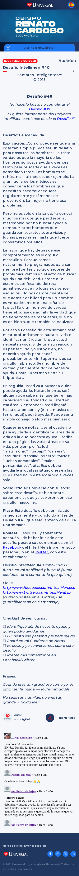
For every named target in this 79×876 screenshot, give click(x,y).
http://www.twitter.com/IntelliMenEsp (37, 592)
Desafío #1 (66, 119)
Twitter (41, 552)
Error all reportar (35, 846)
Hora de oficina (13, 846)
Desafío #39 (39, 109)
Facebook (12, 547)
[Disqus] (39, 778)
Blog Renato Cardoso (20, 60)
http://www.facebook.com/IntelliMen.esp (39, 588)
